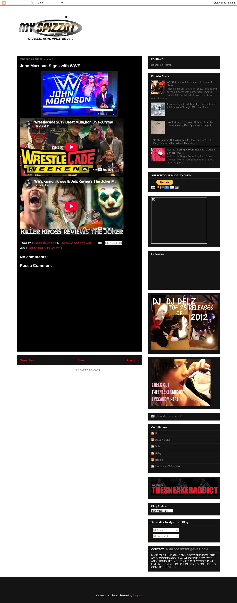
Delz (157, 446)
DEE (157, 433)
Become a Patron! (161, 64)
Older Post (132, 360)
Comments (162, 536)
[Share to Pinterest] (120, 243)
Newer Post (27, 360)
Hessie (159, 459)
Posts (159, 530)
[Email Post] (99, 242)
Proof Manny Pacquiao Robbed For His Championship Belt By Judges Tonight (190, 123)
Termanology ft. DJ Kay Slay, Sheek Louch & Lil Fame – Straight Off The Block (191, 106)
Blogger (137, 595)
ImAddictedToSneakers (168, 466)
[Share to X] (113, 243)
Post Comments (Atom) (87, 369)
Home (80, 360)
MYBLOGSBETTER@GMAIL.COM (187, 549)
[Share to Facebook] (117, 243)
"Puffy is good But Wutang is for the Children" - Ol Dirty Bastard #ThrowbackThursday (182, 141)
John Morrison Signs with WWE (45, 247)
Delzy (158, 453)
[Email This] (106, 243)
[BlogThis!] (110, 243)
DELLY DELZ (162, 439)
